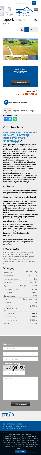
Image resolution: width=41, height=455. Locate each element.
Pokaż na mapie (31, 29)
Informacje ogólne (7, 111)
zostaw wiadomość (20, 82)
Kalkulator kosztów (24, 111)
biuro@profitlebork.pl (20, 71)
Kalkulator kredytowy (16, 111)
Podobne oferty (33, 111)
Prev (4, 57)
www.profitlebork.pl (28, 197)
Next (37, 57)
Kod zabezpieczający (12, 364)
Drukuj (35, 29)
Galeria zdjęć (26, 29)
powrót (35, 20)
